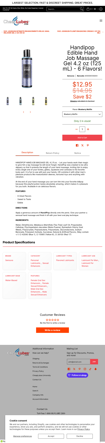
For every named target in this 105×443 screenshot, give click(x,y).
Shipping (73, 101)
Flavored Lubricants (65, 260)
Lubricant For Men (90, 260)
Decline (79, 436)
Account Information (40, 399)
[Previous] (5, 69)
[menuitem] (91, 9)
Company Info (38, 395)
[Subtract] (76, 129)
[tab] (27, 153)
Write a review (52, 330)
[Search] (81, 9)
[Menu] (100, 20)
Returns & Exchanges (41, 363)
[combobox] (63, 9)
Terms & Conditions (40, 367)
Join (94, 362)
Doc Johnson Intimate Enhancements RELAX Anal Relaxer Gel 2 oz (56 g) (26, 32)
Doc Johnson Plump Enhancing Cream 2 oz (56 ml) (78, 32)
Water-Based (11, 280)
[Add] (88, 129)
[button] (77, 145)
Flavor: (82, 109)
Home (35, 387)
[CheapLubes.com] (16, 20)
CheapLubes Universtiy (42, 375)
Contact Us (37, 380)
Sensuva (70, 76)
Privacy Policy (83, 429)
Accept (51, 436)
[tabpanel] (53, 197)
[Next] (49, 69)
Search (35, 391)
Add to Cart (82, 138)
